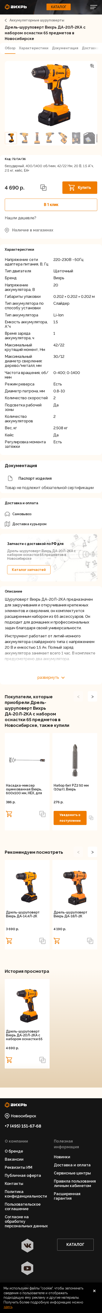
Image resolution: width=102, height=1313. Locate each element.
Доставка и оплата (72, 1165)
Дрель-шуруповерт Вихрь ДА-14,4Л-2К (23, 914)
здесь (8, 1307)
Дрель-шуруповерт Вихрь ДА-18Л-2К (70, 914)
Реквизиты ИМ (18, 1167)
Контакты (14, 1183)
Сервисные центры (72, 1173)
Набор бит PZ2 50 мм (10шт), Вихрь (71, 787)
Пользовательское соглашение (23, 1206)
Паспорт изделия (35, 478)
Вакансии (14, 1159)
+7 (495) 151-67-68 (23, 1125)
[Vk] (27, 1246)
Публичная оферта (23, 1175)
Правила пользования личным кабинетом (75, 1183)
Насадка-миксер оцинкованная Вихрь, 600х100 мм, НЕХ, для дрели (24, 789)
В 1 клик (51, 204)
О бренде (14, 1151)
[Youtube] (27, 1268)
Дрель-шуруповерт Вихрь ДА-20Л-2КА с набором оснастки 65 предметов (24, 1035)
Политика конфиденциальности (26, 1193)
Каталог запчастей (29, 570)
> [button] (92, 696)
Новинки (62, 1157)
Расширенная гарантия (67, 1196)
